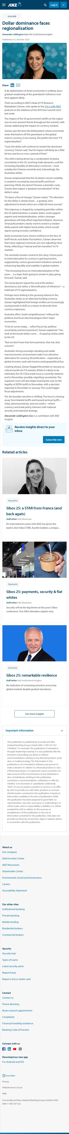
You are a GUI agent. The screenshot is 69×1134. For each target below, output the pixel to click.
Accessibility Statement (14, 890)
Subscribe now (54, 439)
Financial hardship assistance (17, 1023)
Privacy (5, 1081)
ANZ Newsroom (10, 864)
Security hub (9, 953)
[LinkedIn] (9, 1049)
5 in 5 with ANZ (53, 106)
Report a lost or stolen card (16, 979)
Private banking (10, 915)
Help (4, 1093)
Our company (9, 852)
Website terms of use (12, 1087)
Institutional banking (13, 909)
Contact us (7, 997)
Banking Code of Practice (15, 1029)
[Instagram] (20, 1049)
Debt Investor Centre (13, 858)
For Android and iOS (13, 1061)
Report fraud (9, 972)
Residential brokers (12, 928)
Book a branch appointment (17, 1010)
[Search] (45, 5)
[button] (63, 5)
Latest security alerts (13, 966)
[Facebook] (3, 1049)
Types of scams (10, 959)
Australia (10, 1075)
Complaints (8, 1016)
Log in (54, 4)
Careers (6, 884)
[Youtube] (14, 1049)
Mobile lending (10, 922)
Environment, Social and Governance (22, 877)
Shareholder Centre (12, 871)
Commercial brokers (13, 934)
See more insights (34, 713)
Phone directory (10, 1004)
